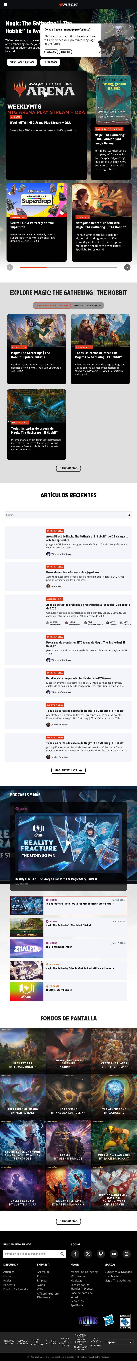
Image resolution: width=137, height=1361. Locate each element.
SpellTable (77, 1305)
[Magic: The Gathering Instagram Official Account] (126, 1254)
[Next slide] (127, 267)
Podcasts (9, 1285)
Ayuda (41, 1285)
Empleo (42, 1280)
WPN (40, 1289)
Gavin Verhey (113, 623)
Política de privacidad (37, 1342)
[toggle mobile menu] (6, 4)
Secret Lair (77, 1301)
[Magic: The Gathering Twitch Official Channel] (101, 1254)
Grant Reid (56, 586)
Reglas (7, 1280)
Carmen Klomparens (55, 623)
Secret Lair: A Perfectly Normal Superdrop (37, 240)
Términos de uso (9, 1342)
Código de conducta (22, 1342)
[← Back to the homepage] (68, 4)
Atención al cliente (51, 1342)
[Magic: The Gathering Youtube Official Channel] (114, 1254)
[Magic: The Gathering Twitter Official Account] (88, 1254)
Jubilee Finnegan (59, 724)
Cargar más (68, 468)
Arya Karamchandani (95, 623)
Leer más (50, 62)
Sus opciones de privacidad (96, 1342)
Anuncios (54, 599)
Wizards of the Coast (61, 554)
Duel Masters (112, 1276)
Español (51, 52)
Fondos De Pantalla (15, 1289)
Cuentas (42, 1276)
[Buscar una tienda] (62, 1254)
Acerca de (43, 1272)
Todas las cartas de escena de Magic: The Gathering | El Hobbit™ (100, 366)
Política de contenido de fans (65, 1342)
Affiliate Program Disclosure (48, 1295)
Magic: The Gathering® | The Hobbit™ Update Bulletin (36, 366)
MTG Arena (55, 530)
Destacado (55, 705)
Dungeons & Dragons (118, 1272)
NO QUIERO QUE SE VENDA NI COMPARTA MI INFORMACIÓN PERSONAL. (80, 1342)
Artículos (9, 1272)
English (65, 52)
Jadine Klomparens (74, 623)
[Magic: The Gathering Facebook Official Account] (75, 1254)
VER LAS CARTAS (22, 62)
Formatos (9, 1276)
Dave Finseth (127, 623)
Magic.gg (76, 1280)
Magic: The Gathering (84, 1272)
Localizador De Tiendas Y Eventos (82, 1286)
